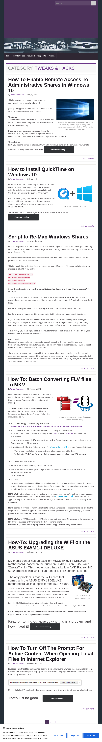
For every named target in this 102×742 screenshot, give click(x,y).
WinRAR (70, 433)
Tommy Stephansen (17, 95)
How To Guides (19, 56)
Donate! (52, 56)
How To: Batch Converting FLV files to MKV (49, 381)
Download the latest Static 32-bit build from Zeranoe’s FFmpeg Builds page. (46, 426)
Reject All (75, 735)
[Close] (99, 726)
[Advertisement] (51, 22)
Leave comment (87, 368)
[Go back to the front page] (51, 45)
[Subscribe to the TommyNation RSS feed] (7, 2)
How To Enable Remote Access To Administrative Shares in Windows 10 (48, 85)
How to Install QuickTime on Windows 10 (41, 171)
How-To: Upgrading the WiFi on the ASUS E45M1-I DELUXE (49, 545)
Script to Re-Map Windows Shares (48, 236)
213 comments (87, 226)
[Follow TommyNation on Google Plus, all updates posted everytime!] (17, 2)
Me (44, 56)
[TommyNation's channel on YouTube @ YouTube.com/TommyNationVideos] (11, 2)
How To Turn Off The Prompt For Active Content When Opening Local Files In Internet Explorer (50, 653)
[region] (51, 733)
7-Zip (54, 433)
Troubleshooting (34, 56)
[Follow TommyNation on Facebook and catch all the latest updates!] (21, 2)
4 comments (88, 158)
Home (8, 56)
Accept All (91, 735)
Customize (58, 735)
